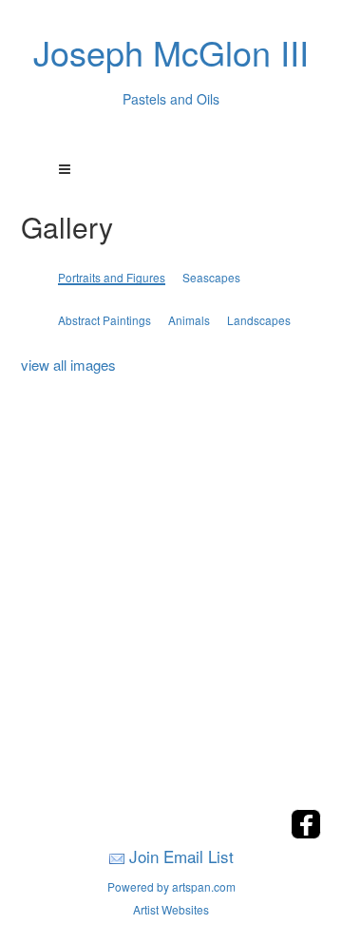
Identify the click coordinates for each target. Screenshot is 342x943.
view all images (68, 365)
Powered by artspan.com (171, 886)
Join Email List (181, 856)
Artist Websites (171, 909)
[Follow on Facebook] (306, 833)
